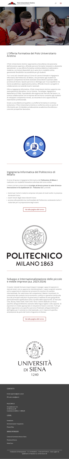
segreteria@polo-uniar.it (17, 394)
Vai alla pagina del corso (34, 209)
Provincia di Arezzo (12, 440)
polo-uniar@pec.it (14, 397)
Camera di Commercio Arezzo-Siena (16, 437)
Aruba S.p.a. (10, 443)
